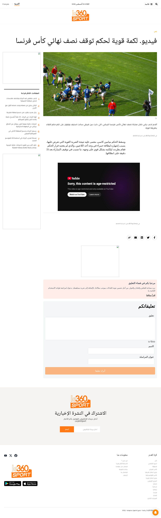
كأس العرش (153, 469)
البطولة (154, 466)
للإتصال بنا (124, 472)
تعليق (151, 315)
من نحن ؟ (125, 461)
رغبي (155, 31)
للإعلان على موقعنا (122, 466)
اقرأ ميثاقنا (150, 295)
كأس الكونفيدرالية (151, 475)
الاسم (151, 346)
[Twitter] (10, 455)
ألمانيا (155, 495)
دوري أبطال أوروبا (151, 478)
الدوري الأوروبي (152, 481)
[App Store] (30, 483)
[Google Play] (12, 483)
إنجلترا (155, 484)
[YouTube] (5, 455)
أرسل (67, 429)
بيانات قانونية (123, 469)
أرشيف (125, 475)
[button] (155, 512)
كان (156, 461)
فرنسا (155, 492)
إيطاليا (155, 489)
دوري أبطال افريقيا (151, 472)
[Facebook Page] (15, 455)
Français (6, 4)
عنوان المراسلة (146, 357)
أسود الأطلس (152, 463)
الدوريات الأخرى (152, 498)
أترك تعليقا (100, 370)
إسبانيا (155, 487)
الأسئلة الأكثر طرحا (122, 463)
